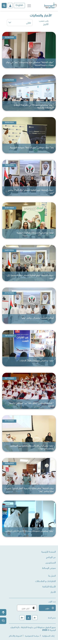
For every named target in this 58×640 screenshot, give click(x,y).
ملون (49, 608)
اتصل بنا (52, 575)
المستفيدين (50, 562)
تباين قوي (28, 608)
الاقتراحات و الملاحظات (45, 581)
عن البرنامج (51, 557)
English (19, 5)
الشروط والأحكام (15, 636)
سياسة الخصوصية (32, 636)
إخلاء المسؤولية (48, 636)
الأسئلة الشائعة (49, 586)
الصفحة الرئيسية (48, 551)
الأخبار (53, 591)
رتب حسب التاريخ (43, 22)
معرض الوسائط (49, 568)
